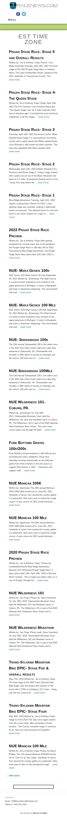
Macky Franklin (40, 813)
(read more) (14, 79)
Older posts (13, 776)
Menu (12, 19)
